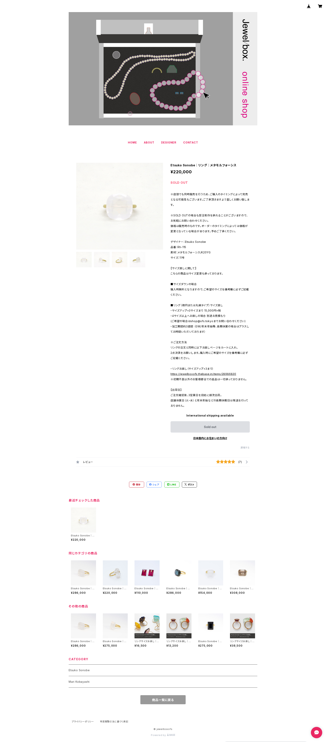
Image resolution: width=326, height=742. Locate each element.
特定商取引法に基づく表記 (114, 721)
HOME (132, 142)
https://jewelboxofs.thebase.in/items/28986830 (203, 374)
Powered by (159, 735)
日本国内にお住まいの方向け (210, 438)
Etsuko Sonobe (79, 670)
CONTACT (190, 142)
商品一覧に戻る (163, 700)
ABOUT (149, 142)
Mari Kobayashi (79, 681)
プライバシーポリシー (83, 721)
